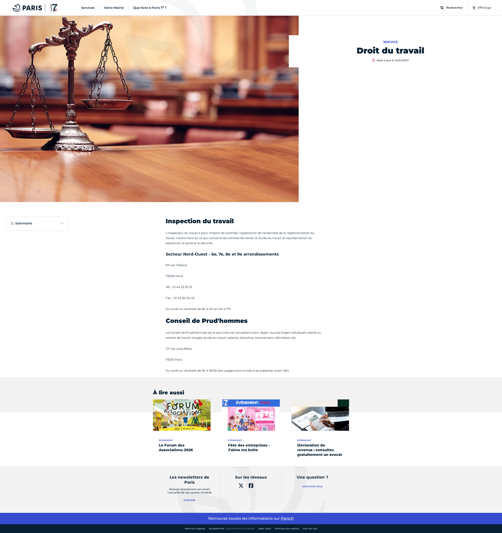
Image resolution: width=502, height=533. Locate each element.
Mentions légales (195, 528)
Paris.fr (287, 518)
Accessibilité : (232, 528)
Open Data (264, 528)
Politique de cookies (287, 528)
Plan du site (310, 528)
